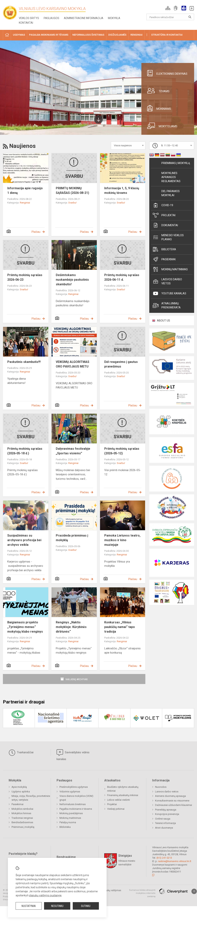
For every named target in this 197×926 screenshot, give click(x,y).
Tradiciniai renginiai (22, 817)
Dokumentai (169, 225)
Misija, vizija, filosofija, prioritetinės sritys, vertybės (31, 798)
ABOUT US (163, 320)
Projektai (168, 215)
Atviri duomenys (164, 827)
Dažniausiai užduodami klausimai (173, 805)
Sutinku (85, 906)
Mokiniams (163, 108)
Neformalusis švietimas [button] (88, 34)
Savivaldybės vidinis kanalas (73, 756)
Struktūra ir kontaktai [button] (167, 34)
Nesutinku (57, 906)
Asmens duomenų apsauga (170, 796)
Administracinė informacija (83, 18)
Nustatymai (29, 906)
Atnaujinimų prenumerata (171, 305)
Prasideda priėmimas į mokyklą (72, 538)
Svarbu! (72, 202)
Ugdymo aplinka (21, 791)
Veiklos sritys (29, 18)
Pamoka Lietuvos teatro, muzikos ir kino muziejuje (122, 540)
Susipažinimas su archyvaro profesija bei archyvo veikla (24, 540)
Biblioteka (168, 249)
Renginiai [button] (136, 34)
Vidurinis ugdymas (69, 791)
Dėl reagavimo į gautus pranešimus (121, 364)
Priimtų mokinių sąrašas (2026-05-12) (121, 451)
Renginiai (25, 202)
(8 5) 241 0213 (164, 857)
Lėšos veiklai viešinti (118, 799)
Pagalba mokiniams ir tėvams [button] (48, 34)
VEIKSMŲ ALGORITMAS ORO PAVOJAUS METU (72, 364)
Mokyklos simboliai (22, 808)
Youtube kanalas (173, 293)
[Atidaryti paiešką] (190, 17)
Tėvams (164, 91)
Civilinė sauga (162, 818)
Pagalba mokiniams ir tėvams (75, 808)
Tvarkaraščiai (24, 752)
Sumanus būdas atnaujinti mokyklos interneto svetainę (142, 893)
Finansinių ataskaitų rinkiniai (122, 795)
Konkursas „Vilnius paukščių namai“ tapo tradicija (119, 626)
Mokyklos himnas (21, 813)
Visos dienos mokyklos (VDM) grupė (76, 798)
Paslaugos (51, 18)
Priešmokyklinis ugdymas (73, 786)
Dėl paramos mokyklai (170, 193)
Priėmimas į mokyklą (175, 163)
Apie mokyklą (19, 786)
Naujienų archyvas (77, 679)
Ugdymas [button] (19, 34)
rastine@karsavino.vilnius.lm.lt (174, 861)
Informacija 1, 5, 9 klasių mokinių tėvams (121, 190)
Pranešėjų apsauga (165, 809)
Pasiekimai (168, 259)
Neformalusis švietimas (72, 804)
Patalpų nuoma (67, 822)
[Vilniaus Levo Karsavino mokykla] (11, 11)
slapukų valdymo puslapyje (45, 895)
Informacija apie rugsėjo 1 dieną (25, 190)
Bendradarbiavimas (22, 822)
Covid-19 (167, 205)
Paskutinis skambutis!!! (24, 362)
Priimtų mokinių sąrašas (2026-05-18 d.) (24, 451)
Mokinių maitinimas (174, 269)
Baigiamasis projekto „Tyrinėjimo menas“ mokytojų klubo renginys (25, 626)
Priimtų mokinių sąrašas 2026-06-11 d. (121, 277)
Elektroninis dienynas (171, 73)
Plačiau (36, 231)
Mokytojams (168, 126)
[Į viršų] (194, 891)
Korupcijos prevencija (167, 814)
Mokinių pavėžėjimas (71, 813)
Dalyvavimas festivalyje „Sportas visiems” (73, 451)
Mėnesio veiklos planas (172, 237)
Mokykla (114, 18)
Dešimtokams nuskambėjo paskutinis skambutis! (72, 279)
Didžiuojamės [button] (117, 34)
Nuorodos (160, 786)
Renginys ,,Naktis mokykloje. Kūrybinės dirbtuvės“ (71, 626)
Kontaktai (26, 22)
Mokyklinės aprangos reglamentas (170, 177)
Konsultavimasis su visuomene (172, 800)
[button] (167, 8)
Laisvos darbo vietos (171, 281)
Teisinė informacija (165, 823)
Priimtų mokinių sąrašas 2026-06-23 (24, 277)
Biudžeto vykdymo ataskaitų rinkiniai (122, 788)
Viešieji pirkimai (115, 808)
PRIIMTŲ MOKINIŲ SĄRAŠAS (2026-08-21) (72, 190)
